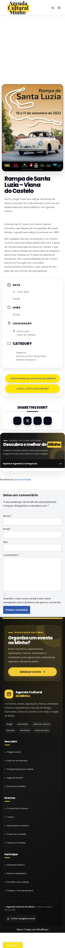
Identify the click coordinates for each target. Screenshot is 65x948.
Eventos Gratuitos (26, 359)
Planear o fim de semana (20, 890)
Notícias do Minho (16, 786)
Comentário (11, 555)
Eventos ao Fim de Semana (31, 356)
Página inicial (14, 752)
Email (7, 529)
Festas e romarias (16, 842)
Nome (7, 516)
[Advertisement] (32, 46)
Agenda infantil (15, 777)
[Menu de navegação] (59, 7)
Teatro (10, 816)
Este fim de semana (17, 760)
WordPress (42, 929)
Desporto (21, 352)
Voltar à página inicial (23, 918)
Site (5, 542)
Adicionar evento (30, 671)
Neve (19, 929)
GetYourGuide (23, 479)
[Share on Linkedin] (37, 421)
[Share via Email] (48, 421)
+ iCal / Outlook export (32, 388)
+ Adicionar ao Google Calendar (32, 378)
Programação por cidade (20, 769)
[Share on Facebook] (17, 421)
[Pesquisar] (53, 8)
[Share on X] (27, 421)
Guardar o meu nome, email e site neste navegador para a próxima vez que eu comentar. (32, 600)
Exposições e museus (18, 825)
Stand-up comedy (16, 834)
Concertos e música (17, 808)
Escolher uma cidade (18, 881)
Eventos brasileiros (17, 873)
